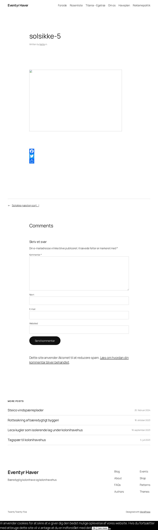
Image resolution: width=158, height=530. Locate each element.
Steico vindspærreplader (26, 410)
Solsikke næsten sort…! (25, 205)
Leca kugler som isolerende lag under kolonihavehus (45, 430)
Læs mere (102, 528)
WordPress (145, 511)
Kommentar (35, 254)
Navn (31, 294)
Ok (94, 528)
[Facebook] (79, 151)
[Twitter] (79, 156)
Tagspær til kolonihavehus (27, 440)
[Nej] (109, 528)
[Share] (79, 161)
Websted (33, 323)
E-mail (32, 309)
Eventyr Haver (18, 5)
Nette (42, 44)
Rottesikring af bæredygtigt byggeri (33, 420)
